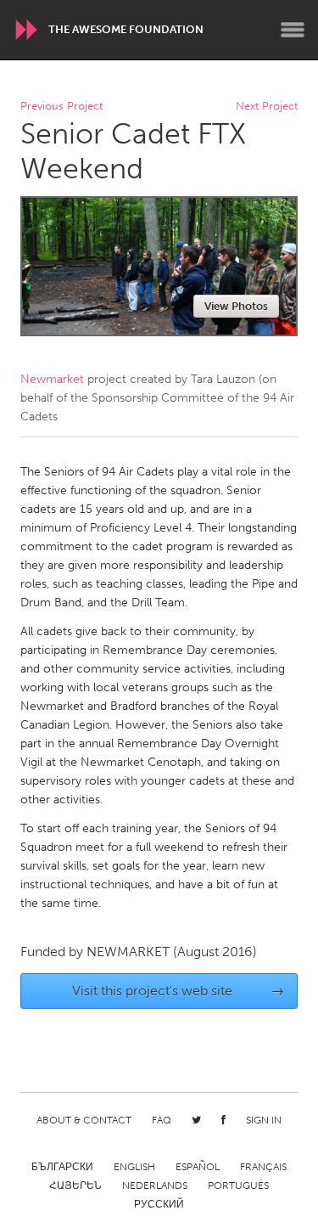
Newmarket (52, 379)
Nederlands (154, 1185)
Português (238, 1185)
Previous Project (61, 106)
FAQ (161, 1120)
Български (62, 1167)
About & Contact (83, 1120)
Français (263, 1167)
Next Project (267, 106)
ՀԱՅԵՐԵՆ (75, 1185)
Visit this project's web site (178, 991)
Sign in (264, 1120)
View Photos (236, 306)
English (134, 1167)
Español (198, 1167)
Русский (159, 1204)
